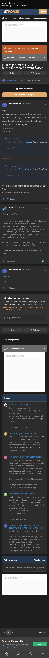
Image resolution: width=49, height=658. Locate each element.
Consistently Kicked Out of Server (24, 433)
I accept (41, 644)
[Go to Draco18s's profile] (4, 208)
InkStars (14, 451)
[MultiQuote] (3, 199)
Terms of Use (10, 647)
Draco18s (12, 207)
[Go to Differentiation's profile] (3, 80)
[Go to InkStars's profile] (5, 434)
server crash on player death (22, 404)
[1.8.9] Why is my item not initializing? (26, 457)
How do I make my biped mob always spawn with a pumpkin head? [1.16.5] (26, 526)
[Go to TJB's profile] (5, 494)
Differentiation (12, 80)
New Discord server (15, 349)
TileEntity (14, 427)
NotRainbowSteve (18, 487)
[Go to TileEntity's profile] (5, 405)
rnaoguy (14, 550)
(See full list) (39, 560)
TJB (12, 519)
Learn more (5, 4)
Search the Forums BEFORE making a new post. (21, 49)
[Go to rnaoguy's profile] (5, 526)
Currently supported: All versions (21, 58)
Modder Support (34, 80)
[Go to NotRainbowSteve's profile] (5, 457)
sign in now (15, 304)
